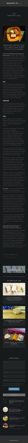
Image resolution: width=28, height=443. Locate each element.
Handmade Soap (13, 254)
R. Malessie (18, 404)
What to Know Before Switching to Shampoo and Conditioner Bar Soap (14, 299)
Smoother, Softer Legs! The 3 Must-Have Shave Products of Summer (16, 401)
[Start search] (11, 21)
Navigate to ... (13, 3)
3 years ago (11, 404)
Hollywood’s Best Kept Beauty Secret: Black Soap (17, 419)
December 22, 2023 (14, 301)
